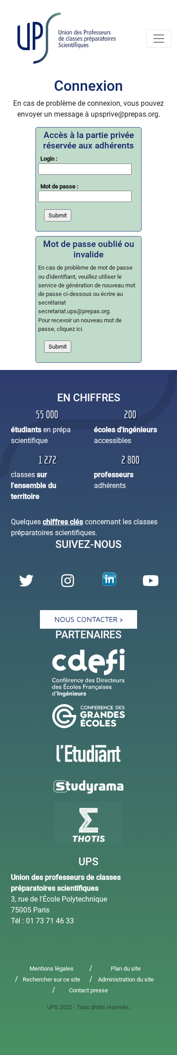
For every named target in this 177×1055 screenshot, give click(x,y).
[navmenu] (159, 39)
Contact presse (88, 990)
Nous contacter (87, 619)
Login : (48, 158)
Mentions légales (52, 968)
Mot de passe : (59, 186)
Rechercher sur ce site (51, 979)
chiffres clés (63, 522)
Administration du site (126, 979)
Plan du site (126, 968)
